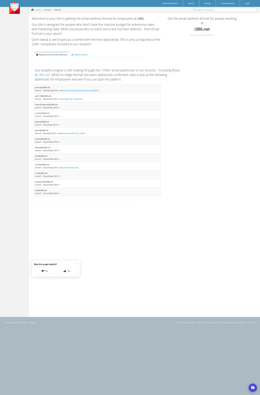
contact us (251, 322)
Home (38, 9)
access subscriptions (211, 322)
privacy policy (189, 322)
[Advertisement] (15, 62)
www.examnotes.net (68, 167)
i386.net (44, 75)
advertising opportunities (233, 322)
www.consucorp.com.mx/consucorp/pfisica (78, 90)
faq (198, 322)
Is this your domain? (202, 35)
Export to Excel (80, 54)
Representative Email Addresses (52, 54)
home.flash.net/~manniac (70, 99)
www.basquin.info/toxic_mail (71, 133)
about (178, 322)
